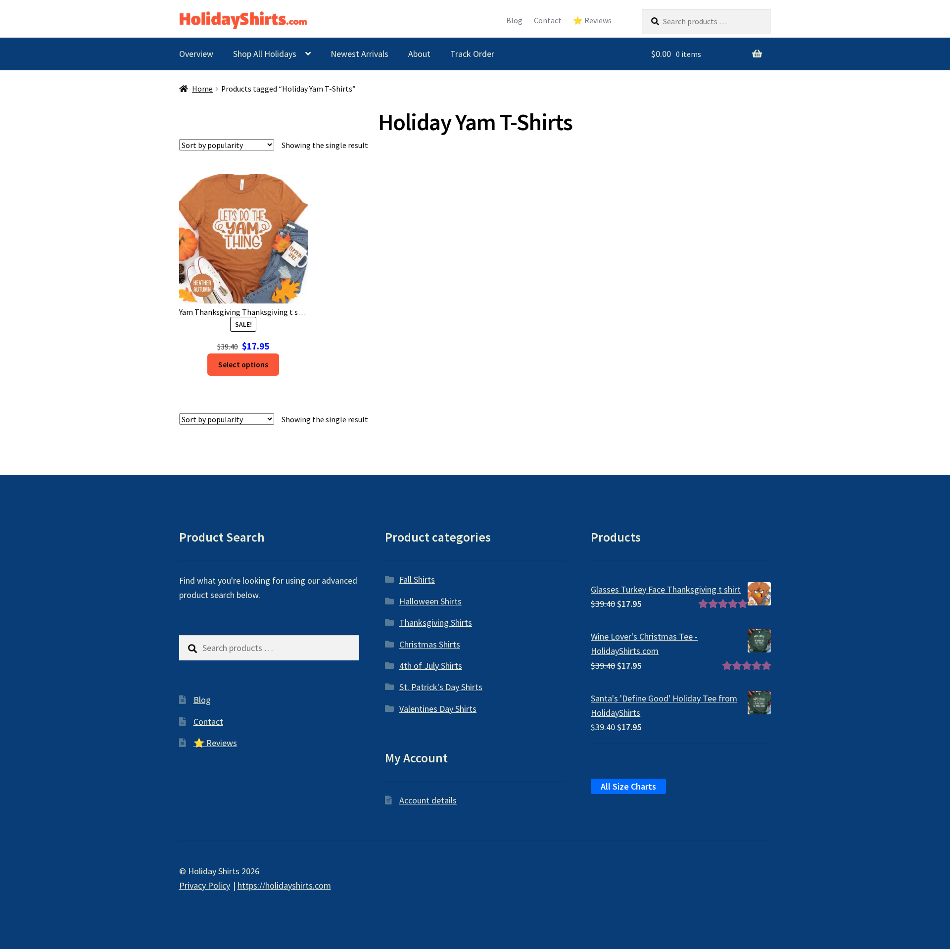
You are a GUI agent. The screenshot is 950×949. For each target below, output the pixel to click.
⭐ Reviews (592, 20)
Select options (243, 364)
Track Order (472, 53)
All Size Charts (628, 786)
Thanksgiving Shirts (435, 622)
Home (202, 89)
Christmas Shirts (429, 644)
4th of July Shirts (430, 665)
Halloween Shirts (430, 601)
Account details (428, 800)
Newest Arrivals (359, 53)
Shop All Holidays (264, 53)
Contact (548, 20)
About (419, 53)
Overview (196, 53)
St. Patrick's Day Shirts (440, 687)
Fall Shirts (417, 579)
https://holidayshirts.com (284, 885)
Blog (514, 20)
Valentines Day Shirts (437, 708)
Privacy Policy (204, 885)
